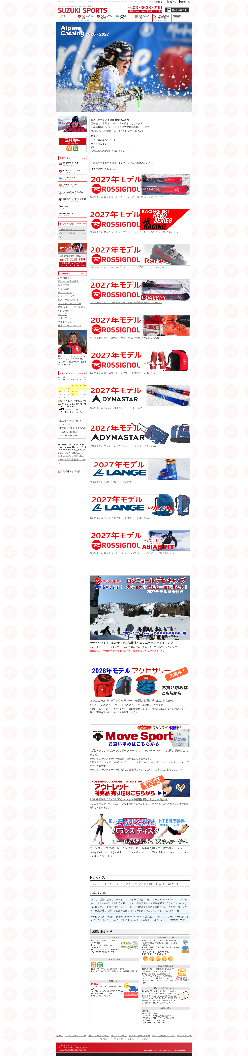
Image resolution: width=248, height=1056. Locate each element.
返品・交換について (68, 300)
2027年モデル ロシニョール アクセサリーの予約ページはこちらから (125, 373)
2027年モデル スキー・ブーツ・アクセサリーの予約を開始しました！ (129, 884)
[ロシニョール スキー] (72, 167)
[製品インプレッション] (72, 251)
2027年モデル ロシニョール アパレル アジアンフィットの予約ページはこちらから (132, 553)
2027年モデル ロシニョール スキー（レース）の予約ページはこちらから (127, 197)
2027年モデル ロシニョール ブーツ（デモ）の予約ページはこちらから (126, 337)
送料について (65, 292)
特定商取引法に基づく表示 (72, 307)
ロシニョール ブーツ (105, 18)
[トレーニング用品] (72, 217)
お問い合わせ (65, 311)
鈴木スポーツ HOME (69, 325)
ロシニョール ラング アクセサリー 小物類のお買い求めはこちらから (132, 700)
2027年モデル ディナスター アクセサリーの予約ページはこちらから (125, 446)
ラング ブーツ (124, 18)
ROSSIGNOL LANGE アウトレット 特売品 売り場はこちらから (129, 799)
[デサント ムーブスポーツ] (72, 202)
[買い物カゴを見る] (177, 11)
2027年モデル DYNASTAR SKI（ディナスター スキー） (118, 408)
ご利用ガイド (65, 278)
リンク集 (62, 314)
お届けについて (66, 296)
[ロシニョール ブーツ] (72, 174)
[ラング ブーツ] (72, 181)
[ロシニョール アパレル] (72, 195)
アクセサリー (181, 18)
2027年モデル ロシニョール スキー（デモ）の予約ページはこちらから (126, 302)
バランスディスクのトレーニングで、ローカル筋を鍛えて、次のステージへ (136, 848)
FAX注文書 (63, 285)
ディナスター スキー (143, 18)
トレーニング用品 (139, 1039)
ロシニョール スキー (86, 18)
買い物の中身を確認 (68, 281)
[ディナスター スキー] (72, 188)
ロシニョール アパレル (161, 18)
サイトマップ (65, 322)
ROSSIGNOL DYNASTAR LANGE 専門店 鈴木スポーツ (66, 18)
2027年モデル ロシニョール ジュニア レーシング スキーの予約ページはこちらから (134, 232)
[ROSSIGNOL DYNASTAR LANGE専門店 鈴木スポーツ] (82, 13)
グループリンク (66, 318)
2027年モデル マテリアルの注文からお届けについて (72, 233)
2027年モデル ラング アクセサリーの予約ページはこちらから (121, 518)
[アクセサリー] (72, 210)
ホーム (59, 1035)
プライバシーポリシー (69, 303)
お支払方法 (63, 289)
